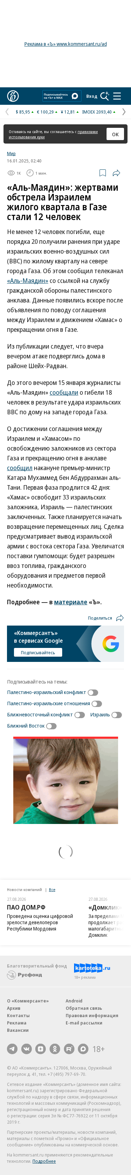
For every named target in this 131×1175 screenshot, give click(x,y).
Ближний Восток (26, 725)
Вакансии (18, 1030)
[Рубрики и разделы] (117, 96)
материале (70, 602)
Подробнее (44, 1161)
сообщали (64, 392)
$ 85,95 (23, 112)
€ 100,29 (45, 112)
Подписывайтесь (38, 652)
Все (52, 889)
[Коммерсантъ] (13, 96)
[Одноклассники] (55, 1049)
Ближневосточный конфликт (40, 714)
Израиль (100, 714)
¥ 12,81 (68, 112)
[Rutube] (69, 1049)
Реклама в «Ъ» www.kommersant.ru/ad (65, 44)
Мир (11, 153)
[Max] (83, 1049)
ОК (115, 134)
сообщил (19, 468)
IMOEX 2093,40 (97, 112)
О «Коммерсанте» (28, 1001)
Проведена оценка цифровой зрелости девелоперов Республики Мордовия (40, 922)
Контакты (18, 1015)
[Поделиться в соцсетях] (116, 173)
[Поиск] (105, 96)
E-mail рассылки (84, 1023)
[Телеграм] (12, 1049)
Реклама (17, 1023)
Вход (91, 96)
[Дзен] (40, 1049)
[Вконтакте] (26, 1049)
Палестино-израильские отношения (48, 703)
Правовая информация (92, 1015)
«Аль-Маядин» (27, 280)
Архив (13, 1008)
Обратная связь (84, 1008)
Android (74, 1001)
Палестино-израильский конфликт (46, 691)
